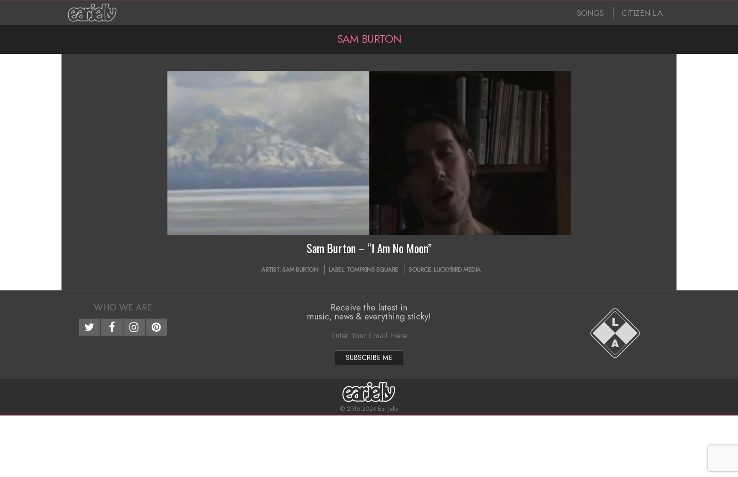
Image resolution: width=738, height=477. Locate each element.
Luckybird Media (457, 269)
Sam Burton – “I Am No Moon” (369, 248)
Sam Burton (300, 269)
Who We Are (123, 307)
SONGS (590, 13)
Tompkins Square (372, 269)
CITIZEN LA (641, 13)
